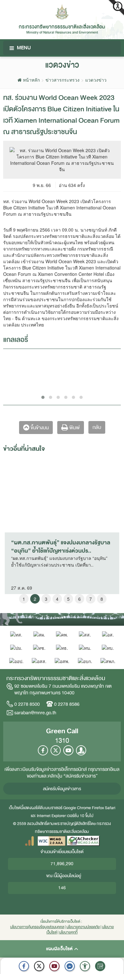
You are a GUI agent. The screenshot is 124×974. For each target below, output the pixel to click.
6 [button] (79, 599)
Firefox (98, 808)
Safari (110, 808)
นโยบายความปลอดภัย (83, 927)
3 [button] (46, 599)
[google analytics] (29, 840)
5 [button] (68, 599)
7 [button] (90, 599)
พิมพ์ (74, 428)
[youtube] (54, 966)
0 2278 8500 (27, 704)
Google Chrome (77, 808)
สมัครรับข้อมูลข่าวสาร (62, 788)
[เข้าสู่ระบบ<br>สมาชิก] (81, 750)
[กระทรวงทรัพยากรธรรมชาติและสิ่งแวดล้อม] (62, 11)
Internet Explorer (51, 816)
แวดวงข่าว (96, 80)
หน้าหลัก (31, 80)
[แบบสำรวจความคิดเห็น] (100, 966)
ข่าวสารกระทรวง (62, 80)
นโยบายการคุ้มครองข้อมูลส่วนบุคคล (37, 927)
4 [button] (57, 599)
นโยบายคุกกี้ (68, 932)
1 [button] (24, 599)
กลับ (97, 427)
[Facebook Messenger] (70, 966)
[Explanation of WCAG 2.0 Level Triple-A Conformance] (51, 840)
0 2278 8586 (66, 704)
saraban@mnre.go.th (35, 713)
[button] (85, 966)
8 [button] (101, 599)
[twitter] (39, 966)
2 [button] (35, 599)
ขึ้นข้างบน (39, 428)
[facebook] (24, 966)
